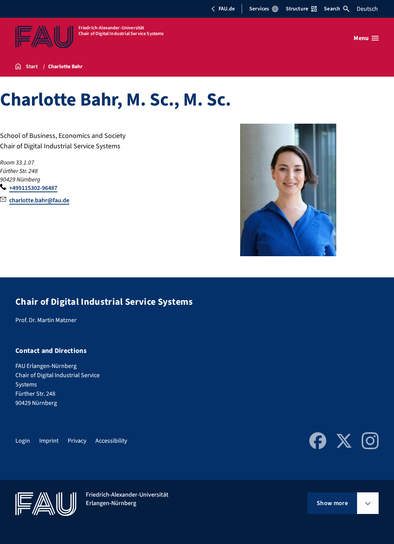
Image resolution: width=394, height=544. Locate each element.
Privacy (77, 441)
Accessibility (111, 441)
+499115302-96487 (33, 188)
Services (259, 9)
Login (22, 441)
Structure (297, 9)
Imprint (48, 441)
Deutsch (367, 9)
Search (332, 9)
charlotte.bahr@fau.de (39, 200)
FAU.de (227, 9)
